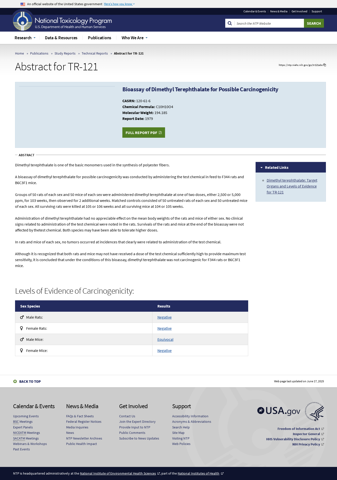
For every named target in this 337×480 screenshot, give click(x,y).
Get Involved (299, 11)
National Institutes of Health (198, 473)
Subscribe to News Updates (139, 438)
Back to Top (30, 381)
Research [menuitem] (23, 37)
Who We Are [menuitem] (133, 37)
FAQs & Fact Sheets (80, 416)
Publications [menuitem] (99, 37)
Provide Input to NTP (134, 427)
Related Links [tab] (276, 167)
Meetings (23, 421)
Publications (39, 53)
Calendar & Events (254, 11)
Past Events (21, 449)
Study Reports (65, 53)
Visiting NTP (180, 438)
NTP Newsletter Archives (84, 438)
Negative (164, 317)
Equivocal (165, 339)
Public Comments (132, 432)
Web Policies (181, 444)
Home (19, 53)
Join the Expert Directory (137, 421)
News (70, 432)
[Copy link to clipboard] (324, 65)
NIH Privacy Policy (306, 444)
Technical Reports (95, 53)
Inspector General (306, 434)
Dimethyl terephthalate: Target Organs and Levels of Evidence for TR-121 (292, 186)
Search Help (181, 427)
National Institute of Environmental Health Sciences (118, 473)
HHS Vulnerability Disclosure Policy (293, 439)
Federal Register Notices (83, 421)
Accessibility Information (190, 416)
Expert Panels (23, 427)
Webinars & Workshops (30, 444)
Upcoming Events (26, 416)
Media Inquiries (77, 427)
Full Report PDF (141, 132)
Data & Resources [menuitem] (61, 37)
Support (317, 11)
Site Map (178, 432)
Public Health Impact (81, 444)
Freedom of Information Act (299, 428)
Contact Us (127, 416)
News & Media (278, 11)
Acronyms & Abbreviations (191, 421)
